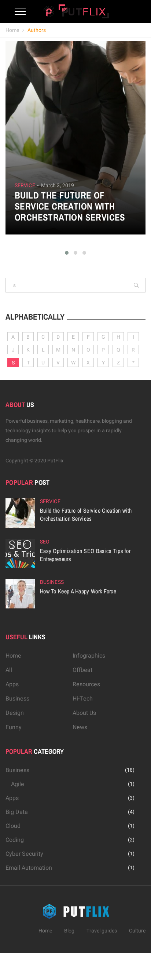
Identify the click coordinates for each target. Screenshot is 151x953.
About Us (84, 713)
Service (25, 185)
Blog (69, 931)
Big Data (16, 812)
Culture (137, 931)
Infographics (89, 655)
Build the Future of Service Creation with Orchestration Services (70, 206)
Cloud (13, 826)
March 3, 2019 (57, 185)
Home (12, 30)
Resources (86, 684)
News (80, 727)
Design (14, 713)
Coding (14, 840)
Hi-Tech (83, 698)
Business (52, 582)
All (8, 670)
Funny (13, 727)
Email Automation (28, 867)
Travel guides (101, 931)
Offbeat (82, 670)
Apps (12, 684)
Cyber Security (24, 854)
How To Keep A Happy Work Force (78, 591)
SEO (44, 542)
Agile (17, 784)
